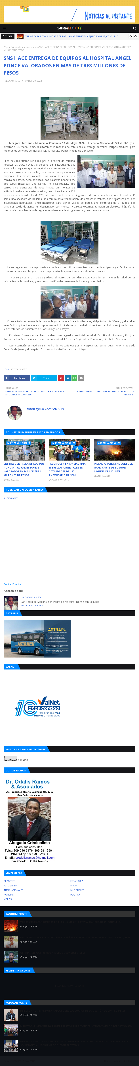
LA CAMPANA (28, 1061)
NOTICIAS (9, 894)
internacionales (29, 47)
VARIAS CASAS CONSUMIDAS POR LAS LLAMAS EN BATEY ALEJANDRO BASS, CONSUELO (70, 922)
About (117, 1061)
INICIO (73, 885)
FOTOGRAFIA (10, 885)
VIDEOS (8, 899)
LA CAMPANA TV (14, 80)
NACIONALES (77, 890)
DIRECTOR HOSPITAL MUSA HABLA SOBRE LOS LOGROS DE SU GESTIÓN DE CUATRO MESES (73, 1010)
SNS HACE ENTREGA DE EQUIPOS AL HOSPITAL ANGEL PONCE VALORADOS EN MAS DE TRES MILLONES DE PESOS (24, 469)
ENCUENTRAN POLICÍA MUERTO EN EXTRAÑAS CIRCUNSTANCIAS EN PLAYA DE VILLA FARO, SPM (75, 36)
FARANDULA (76, 881)
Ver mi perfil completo (32, 605)
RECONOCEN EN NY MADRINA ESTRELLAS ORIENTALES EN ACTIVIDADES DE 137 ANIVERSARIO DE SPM (67, 469)
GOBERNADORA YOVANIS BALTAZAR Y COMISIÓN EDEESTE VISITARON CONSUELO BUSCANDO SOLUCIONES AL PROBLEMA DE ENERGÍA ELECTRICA (74, 1043)
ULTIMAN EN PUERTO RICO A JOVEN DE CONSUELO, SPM (52, 952)
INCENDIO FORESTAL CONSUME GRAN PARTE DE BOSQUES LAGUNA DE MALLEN (113, 467)
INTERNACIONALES (14, 890)
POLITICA (75, 894)
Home (107, 1061)
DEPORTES (9, 881)
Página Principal (12, 47)
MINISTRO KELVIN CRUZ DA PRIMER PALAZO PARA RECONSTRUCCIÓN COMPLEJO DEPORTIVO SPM (76, 1026)
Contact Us (129, 1061)
